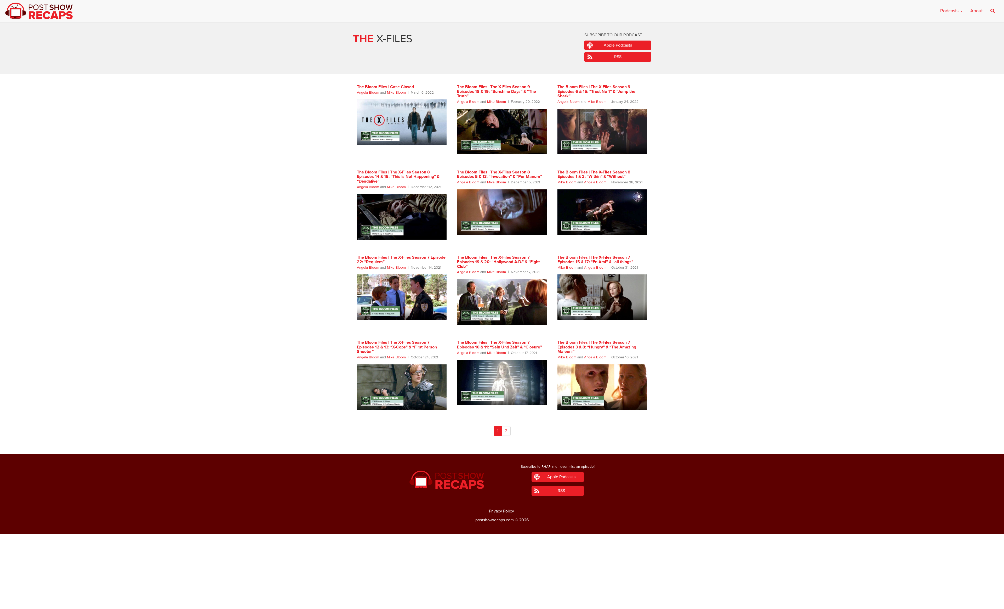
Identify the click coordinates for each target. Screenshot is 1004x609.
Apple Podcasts (618, 45)
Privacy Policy (501, 511)
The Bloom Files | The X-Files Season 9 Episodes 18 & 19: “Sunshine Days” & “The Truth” (496, 91)
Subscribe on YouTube (502, 590)
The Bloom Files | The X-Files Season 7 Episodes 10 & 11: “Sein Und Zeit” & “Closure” (499, 345)
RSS (617, 56)
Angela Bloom (368, 93)
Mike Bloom (396, 93)
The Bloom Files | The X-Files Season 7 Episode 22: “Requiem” (401, 260)
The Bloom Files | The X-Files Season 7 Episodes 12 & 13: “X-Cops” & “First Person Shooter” (397, 347)
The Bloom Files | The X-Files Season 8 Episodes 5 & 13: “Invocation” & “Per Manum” (499, 174)
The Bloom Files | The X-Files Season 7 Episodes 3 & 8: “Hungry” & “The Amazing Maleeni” (596, 347)
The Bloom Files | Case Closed (385, 86)
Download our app (502, 602)
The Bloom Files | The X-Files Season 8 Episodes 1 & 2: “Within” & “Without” (593, 174)
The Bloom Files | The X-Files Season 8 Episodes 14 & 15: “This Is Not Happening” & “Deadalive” (398, 177)
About (976, 11)
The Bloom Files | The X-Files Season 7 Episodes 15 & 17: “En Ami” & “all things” (595, 260)
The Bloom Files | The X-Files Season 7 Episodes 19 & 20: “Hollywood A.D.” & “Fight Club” (498, 262)
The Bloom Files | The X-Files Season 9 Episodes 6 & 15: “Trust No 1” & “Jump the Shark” (596, 91)
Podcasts (950, 11)
